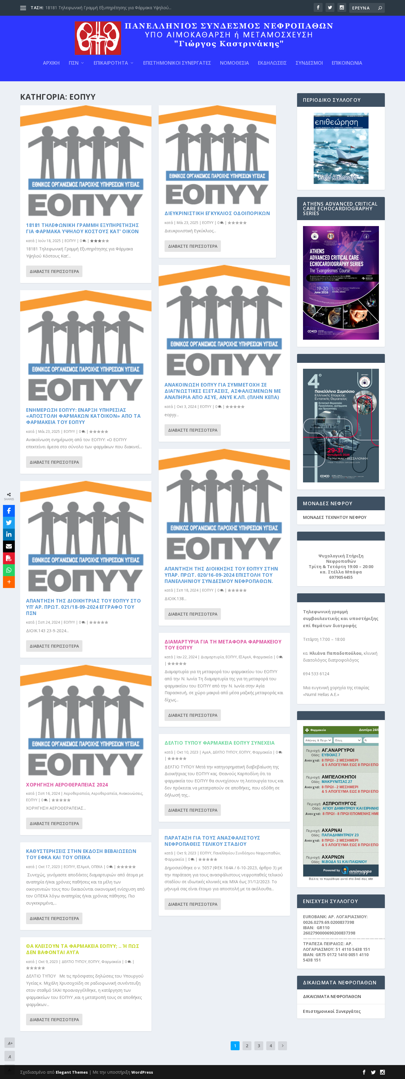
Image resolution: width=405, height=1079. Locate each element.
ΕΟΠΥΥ (70, 240)
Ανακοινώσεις (130, 793)
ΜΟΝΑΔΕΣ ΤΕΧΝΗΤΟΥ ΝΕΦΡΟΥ (334, 517)
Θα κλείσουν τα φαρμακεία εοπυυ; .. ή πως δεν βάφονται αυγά (82, 949)
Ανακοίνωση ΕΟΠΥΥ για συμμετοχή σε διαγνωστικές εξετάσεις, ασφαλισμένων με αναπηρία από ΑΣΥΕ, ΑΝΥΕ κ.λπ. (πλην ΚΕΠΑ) (223, 391)
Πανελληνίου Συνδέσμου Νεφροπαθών (246, 853)
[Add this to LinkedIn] (9, 535)
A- (10, 1070)
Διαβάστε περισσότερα (54, 271)
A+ (10, 1043)
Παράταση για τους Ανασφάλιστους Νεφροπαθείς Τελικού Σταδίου (212, 841)
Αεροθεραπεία (77, 793)
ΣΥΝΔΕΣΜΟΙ (309, 63)
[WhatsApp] (9, 570)
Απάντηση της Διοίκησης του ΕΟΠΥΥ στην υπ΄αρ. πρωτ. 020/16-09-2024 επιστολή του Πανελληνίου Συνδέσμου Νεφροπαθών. (221, 574)
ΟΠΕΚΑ (97, 866)
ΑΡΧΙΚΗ (51, 63)
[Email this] (9, 546)
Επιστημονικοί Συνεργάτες (332, 1011)
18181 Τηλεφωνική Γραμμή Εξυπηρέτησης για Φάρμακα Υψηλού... (108, 7)
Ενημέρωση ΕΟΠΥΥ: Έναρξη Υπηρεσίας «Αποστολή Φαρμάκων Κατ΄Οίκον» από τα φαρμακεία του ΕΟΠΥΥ (83, 416)
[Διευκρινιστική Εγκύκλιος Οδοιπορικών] (217, 154)
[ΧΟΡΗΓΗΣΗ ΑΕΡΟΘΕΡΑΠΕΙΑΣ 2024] (86, 720)
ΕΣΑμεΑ (83, 866)
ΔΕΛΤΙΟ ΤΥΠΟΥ (74, 961)
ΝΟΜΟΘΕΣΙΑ (234, 63)
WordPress (142, 1072)
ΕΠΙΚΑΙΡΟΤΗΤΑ (111, 63)
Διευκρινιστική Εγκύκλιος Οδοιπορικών (217, 213)
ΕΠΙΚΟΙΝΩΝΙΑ (347, 63)
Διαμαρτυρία (212, 657)
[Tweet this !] (9, 523)
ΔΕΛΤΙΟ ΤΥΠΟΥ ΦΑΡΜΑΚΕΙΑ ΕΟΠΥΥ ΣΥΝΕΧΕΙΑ (220, 743)
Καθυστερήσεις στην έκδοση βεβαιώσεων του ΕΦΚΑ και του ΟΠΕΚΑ (81, 854)
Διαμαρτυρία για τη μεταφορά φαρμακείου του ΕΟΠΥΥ (223, 644)
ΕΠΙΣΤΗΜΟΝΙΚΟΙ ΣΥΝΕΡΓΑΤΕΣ (177, 63)
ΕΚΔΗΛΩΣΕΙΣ (272, 63)
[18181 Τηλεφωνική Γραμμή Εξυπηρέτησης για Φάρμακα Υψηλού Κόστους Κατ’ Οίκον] (86, 160)
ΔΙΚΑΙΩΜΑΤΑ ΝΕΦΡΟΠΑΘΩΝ (332, 996)
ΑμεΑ (206, 752)
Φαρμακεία (111, 961)
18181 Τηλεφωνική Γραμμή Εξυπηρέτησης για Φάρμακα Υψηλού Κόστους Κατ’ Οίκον (82, 228)
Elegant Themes (72, 1072)
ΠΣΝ (74, 63)
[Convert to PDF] (9, 558)
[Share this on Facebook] (9, 511)
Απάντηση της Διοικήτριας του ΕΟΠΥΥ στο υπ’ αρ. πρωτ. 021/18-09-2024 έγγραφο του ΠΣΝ (83, 606)
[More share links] (9, 582)
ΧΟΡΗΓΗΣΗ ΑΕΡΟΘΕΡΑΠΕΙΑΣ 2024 (67, 784)
